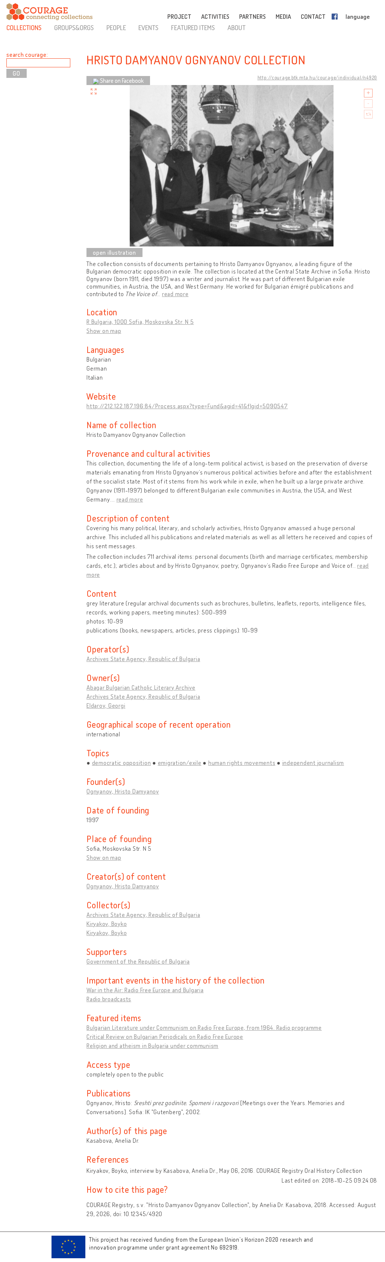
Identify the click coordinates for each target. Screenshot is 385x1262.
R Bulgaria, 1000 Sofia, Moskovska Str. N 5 (140, 321)
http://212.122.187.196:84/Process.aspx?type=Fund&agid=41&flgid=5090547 (187, 406)
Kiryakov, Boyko (106, 923)
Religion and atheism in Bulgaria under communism (152, 1045)
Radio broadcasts (108, 999)
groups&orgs (74, 27)
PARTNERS (252, 17)
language (358, 17)
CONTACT (313, 17)
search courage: (27, 54)
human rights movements (242, 762)
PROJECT (179, 17)
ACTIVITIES (215, 17)
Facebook (336, 17)
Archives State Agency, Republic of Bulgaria (143, 659)
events (148, 27)
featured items (193, 27)
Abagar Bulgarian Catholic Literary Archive (141, 687)
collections (23, 27)
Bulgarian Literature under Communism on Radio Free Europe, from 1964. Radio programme (204, 1027)
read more (175, 294)
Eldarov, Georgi (105, 705)
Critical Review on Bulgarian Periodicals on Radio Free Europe (164, 1036)
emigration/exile (180, 762)
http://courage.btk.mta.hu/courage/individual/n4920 (317, 78)
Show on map (103, 331)
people (116, 27)
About (236, 27)
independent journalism (313, 762)
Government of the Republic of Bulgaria (138, 961)
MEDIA (283, 17)
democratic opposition (121, 762)
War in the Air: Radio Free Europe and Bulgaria (145, 990)
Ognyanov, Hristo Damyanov (122, 791)
